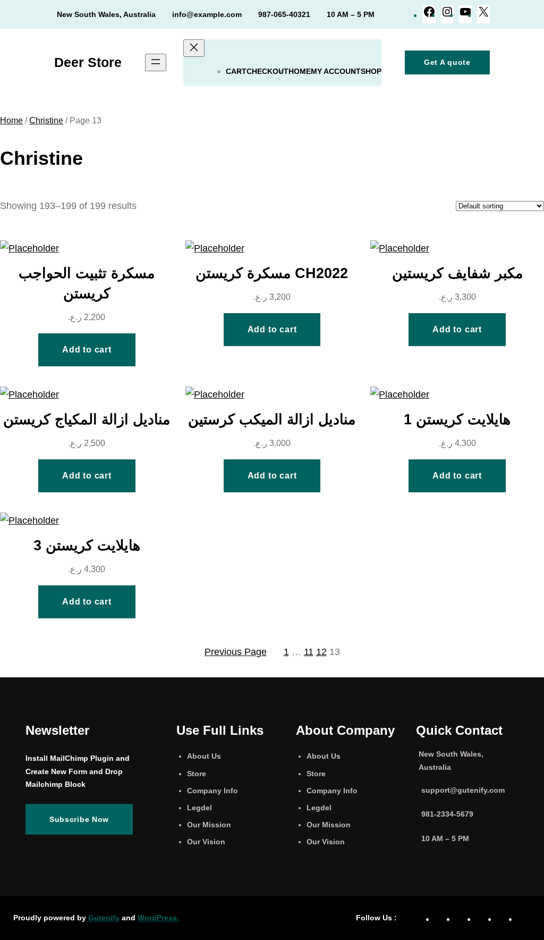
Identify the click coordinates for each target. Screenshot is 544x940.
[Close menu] (194, 48)
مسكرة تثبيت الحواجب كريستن (87, 283)
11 (308, 652)
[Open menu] (155, 62)
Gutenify (104, 917)
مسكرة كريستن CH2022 (272, 273)
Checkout (267, 71)
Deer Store (88, 62)
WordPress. (158, 917)
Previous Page (236, 652)
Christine (46, 120)
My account (336, 71)
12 (321, 652)
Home (299, 71)
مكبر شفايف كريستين (457, 273)
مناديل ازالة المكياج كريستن (86, 419)
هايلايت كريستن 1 (457, 419)
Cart (236, 71)
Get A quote (447, 62)
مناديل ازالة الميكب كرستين (271, 419)
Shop (371, 71)
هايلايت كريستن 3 (86, 545)
